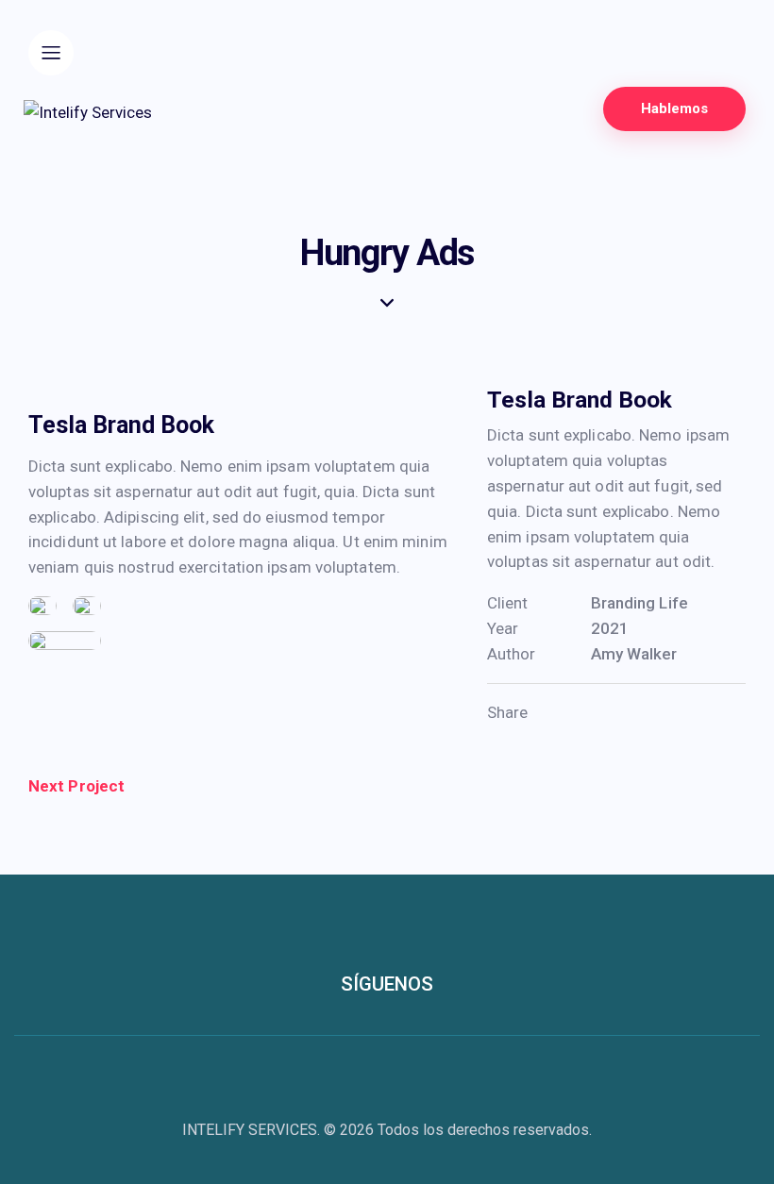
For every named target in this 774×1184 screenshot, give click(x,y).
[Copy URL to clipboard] (661, 713)
